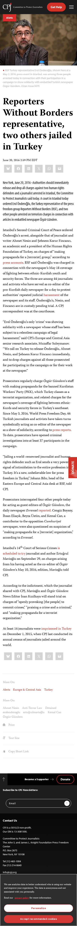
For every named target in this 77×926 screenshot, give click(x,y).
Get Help (56, 7)
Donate (65, 779)
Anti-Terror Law (32, 708)
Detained (50, 708)
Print (11, 725)
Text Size (13, 738)
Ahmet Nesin (11, 708)
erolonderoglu (11, 712)
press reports (62, 430)
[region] (38, 900)
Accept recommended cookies (38, 919)
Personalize (38, 908)
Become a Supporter (37, 779)
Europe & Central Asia (27, 689)
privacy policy (22, 898)
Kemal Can (54, 712)
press (6, 263)
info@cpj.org (10, 872)
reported (44, 511)
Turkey (48, 689)
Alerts (9, 17)
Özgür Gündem (13, 717)
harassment (52, 295)
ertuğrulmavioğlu (33, 712)
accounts (17, 263)
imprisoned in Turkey (56, 629)
